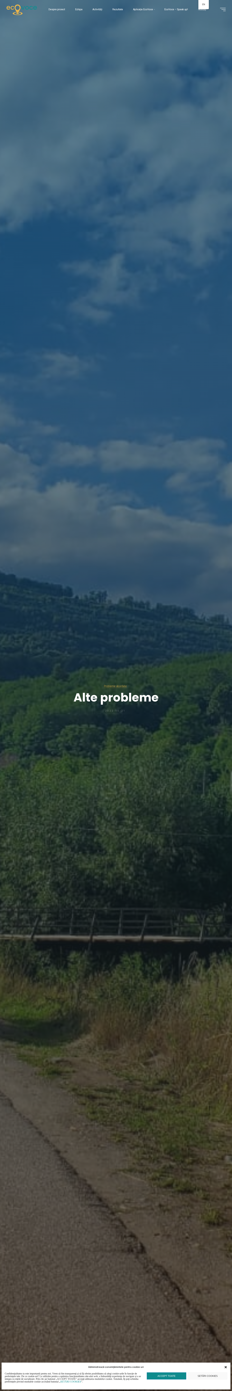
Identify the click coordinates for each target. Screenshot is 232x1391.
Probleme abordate (115, 686)
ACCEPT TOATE (166, 1376)
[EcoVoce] (21, 9)
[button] (225, 1367)
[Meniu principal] (223, 9)
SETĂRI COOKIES (208, 1376)
